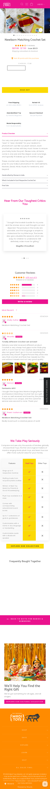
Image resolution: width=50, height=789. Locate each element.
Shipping (15, 51)
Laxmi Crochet (34, 68)
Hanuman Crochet (35, 81)
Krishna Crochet (16, 68)
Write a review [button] (25, 301)
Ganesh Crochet (16, 74)
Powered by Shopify (25, 787)
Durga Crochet (34, 74)
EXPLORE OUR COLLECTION (25, 546)
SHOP (24, 730)
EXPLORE (24, 745)
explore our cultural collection (24, 702)
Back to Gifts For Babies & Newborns (26, 620)
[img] (7, 317)
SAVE (24, 738)
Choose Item (25, 63)
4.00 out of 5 (31, 277)
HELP (24, 760)
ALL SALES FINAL (24, 768)
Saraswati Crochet (14, 81)
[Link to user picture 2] (20, 368)
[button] (20, 45)
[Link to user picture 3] (32, 368)
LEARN (24, 753)
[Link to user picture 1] (7, 368)
